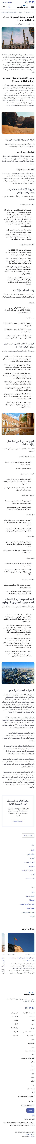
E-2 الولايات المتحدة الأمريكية (26, 1096)
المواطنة (31, 866)
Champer (31, 1137)
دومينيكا (31, 900)
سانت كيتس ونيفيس (28, 912)
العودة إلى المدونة (28, 835)
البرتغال (32, 1069)
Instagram (26, 2)
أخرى (32, 874)
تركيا (32, 892)
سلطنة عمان (30, 1089)
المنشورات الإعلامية (28, 870)
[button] (32, 7)
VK (30, 2)
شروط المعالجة (30, 1134)
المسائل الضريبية (29, 862)
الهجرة (32, 858)
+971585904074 (7, 2)
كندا (33, 1092)
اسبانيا (32, 1066)
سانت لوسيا (30, 908)
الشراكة (16, 1032)
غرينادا (32, 916)
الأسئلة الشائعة (29, 878)
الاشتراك (15, 1035)
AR (4, 7)
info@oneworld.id (29, 1119)
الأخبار (32, 850)
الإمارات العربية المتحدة (27, 904)
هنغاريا (32, 1062)
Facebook (33, 2)
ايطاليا (32, 1081)
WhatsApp (9, 7)
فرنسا (32, 1085)
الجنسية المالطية (29, 1051)
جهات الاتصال (14, 1028)
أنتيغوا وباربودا (30, 896)
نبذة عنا (16, 1020)
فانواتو (32, 1039)
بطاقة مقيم (30, 854)
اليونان (32, 1073)
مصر (33, 1047)
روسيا (32, 1077)
